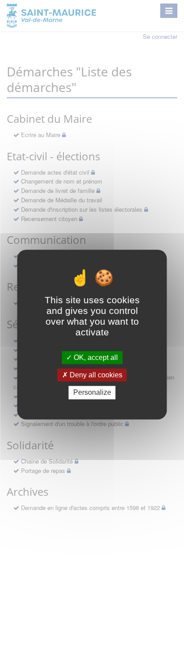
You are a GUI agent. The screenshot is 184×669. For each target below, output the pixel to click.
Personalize (92, 393)
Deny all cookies (95, 375)
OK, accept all (95, 357)
